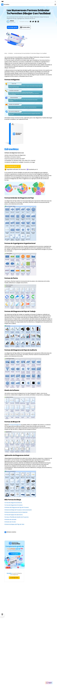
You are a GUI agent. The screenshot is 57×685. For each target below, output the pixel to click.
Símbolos (10, 53)
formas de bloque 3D (15, 425)
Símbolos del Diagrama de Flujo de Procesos (17, 507)
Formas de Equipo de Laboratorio (14, 514)
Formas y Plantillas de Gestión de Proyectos (17, 517)
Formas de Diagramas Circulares (13, 505)
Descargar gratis (12, 27)
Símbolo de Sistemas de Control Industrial (16, 512)
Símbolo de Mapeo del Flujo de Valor (14, 524)
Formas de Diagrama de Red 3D (13, 502)
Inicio (6, 53)
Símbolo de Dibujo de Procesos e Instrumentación (18, 510)
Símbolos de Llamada (10, 519)
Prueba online (26, 27)
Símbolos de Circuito (10, 522)
